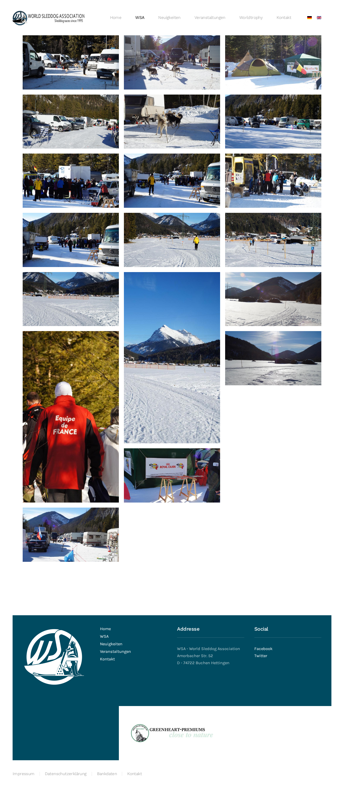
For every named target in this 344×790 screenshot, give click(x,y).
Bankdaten (107, 773)
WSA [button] (139, 17)
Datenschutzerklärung (66, 773)
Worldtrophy (251, 17)
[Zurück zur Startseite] (48, 17)
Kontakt (284, 17)
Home (116, 17)
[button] (71, 62)
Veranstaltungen (209, 17)
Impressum (24, 773)
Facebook (263, 648)
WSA (104, 636)
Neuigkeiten (169, 17)
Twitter (260, 655)
